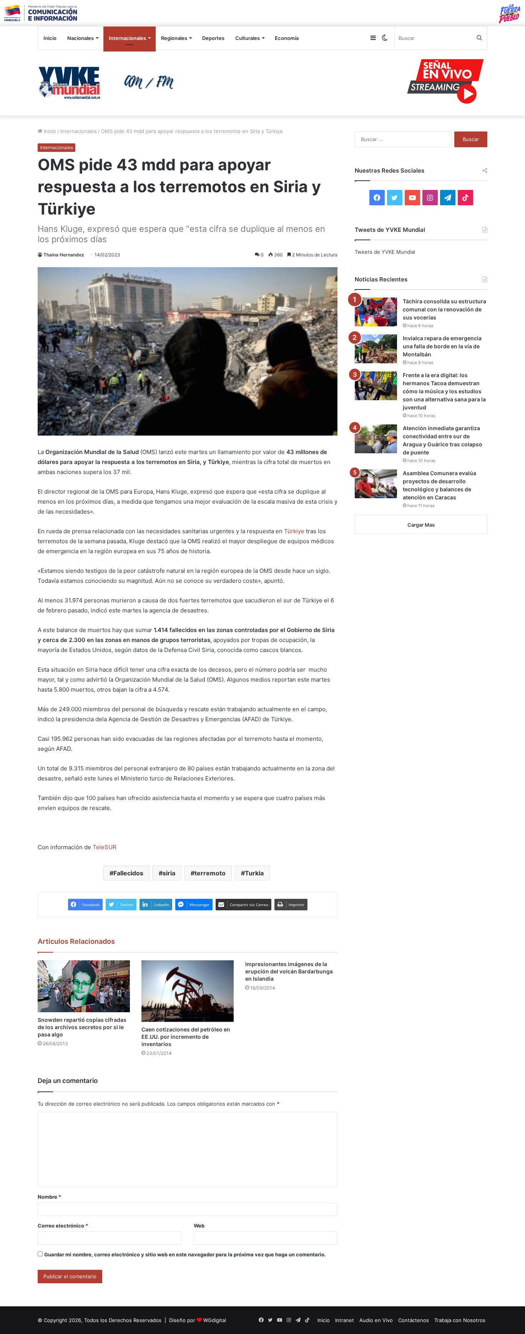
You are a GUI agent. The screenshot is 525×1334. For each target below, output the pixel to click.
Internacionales (127, 38)
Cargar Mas (421, 525)
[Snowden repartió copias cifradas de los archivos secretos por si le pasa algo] (84, 986)
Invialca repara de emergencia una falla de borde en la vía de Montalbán (442, 346)
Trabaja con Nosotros (459, 1320)
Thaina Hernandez (63, 255)
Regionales (174, 38)
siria (169, 873)
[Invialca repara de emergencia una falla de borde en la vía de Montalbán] (376, 348)
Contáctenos (413, 1320)
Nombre (49, 1197)
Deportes (213, 38)
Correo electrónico (63, 1226)
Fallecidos (128, 873)
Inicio (49, 38)
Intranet (344, 1320)
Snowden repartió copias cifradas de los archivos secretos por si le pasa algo (82, 1027)
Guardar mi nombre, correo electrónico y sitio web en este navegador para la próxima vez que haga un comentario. (185, 1254)
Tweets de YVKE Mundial (385, 252)
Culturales (247, 38)
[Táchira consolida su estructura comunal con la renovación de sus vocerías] (376, 312)
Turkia (254, 873)
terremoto (210, 873)
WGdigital (214, 1320)
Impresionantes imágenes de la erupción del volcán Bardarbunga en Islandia (289, 971)
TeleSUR (103, 847)
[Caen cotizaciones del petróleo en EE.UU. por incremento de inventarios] (187, 991)
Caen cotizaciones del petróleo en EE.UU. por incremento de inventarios (185, 1036)
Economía (287, 38)
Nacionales (80, 38)
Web (199, 1226)
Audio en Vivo (376, 1320)
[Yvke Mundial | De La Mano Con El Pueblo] (109, 82)
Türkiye (294, 531)
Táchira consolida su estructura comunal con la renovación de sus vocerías (444, 309)
